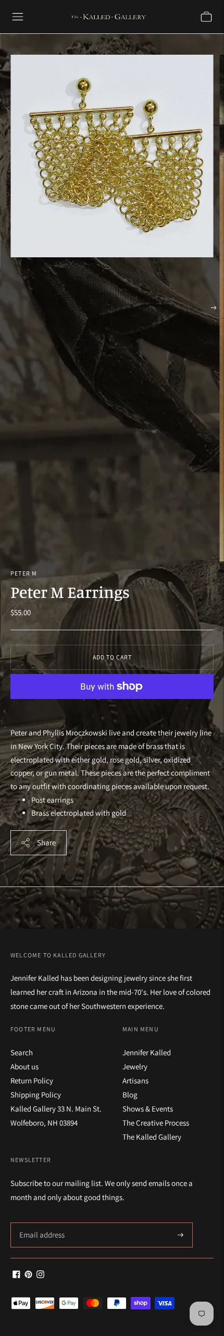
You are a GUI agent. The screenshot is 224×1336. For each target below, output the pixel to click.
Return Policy (31, 1080)
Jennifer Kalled (146, 1052)
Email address (40, 1222)
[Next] (213, 307)
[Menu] (17, 16)
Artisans (135, 1080)
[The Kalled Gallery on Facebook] (16, 1275)
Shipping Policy (35, 1095)
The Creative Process (155, 1123)
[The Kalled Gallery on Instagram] (40, 1275)
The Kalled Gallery (151, 1137)
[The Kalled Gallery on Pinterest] (28, 1275)
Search (21, 1052)
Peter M (23, 573)
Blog (130, 1095)
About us (24, 1066)
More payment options (112, 710)
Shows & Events (147, 1109)
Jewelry (134, 1066)
